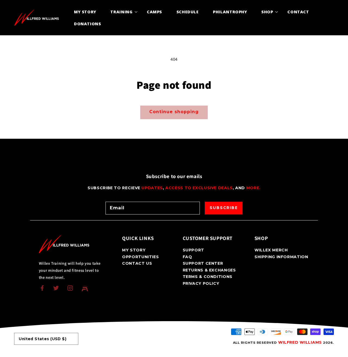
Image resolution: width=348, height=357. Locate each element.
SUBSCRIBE (224, 208)
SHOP (267, 11)
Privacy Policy (201, 283)
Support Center (203, 263)
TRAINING (121, 11)
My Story (133, 250)
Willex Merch (271, 250)
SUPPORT (193, 250)
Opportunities (140, 256)
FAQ (187, 256)
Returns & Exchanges (209, 270)
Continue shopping (174, 111)
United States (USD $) (42, 339)
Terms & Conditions (207, 276)
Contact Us (137, 263)
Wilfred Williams (300, 342)
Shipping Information (281, 256)
